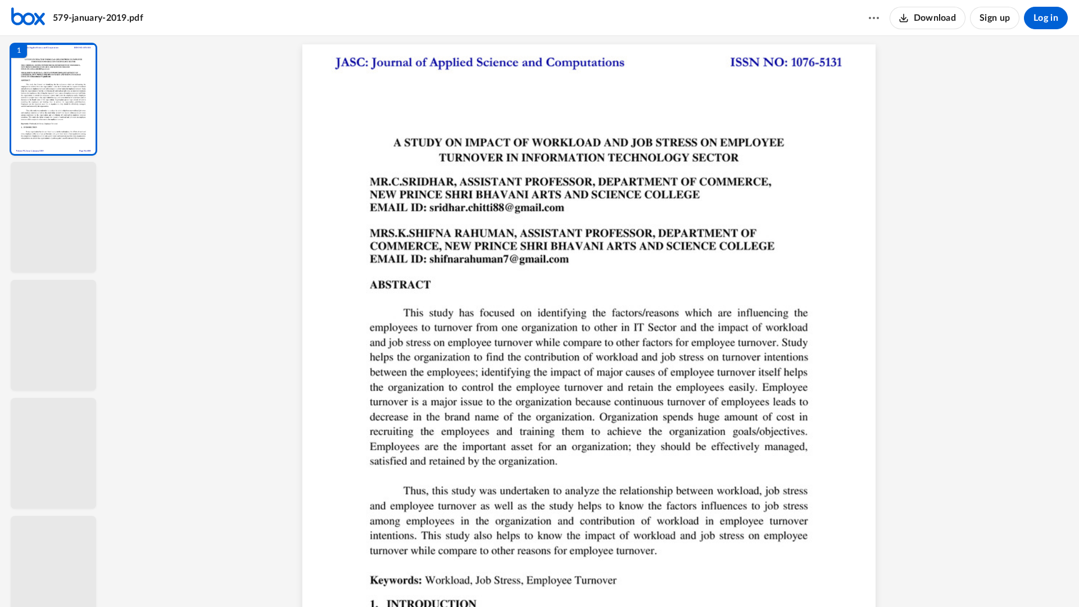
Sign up (995, 17)
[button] (53, 99)
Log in (1045, 17)
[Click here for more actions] (874, 18)
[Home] (28, 18)
